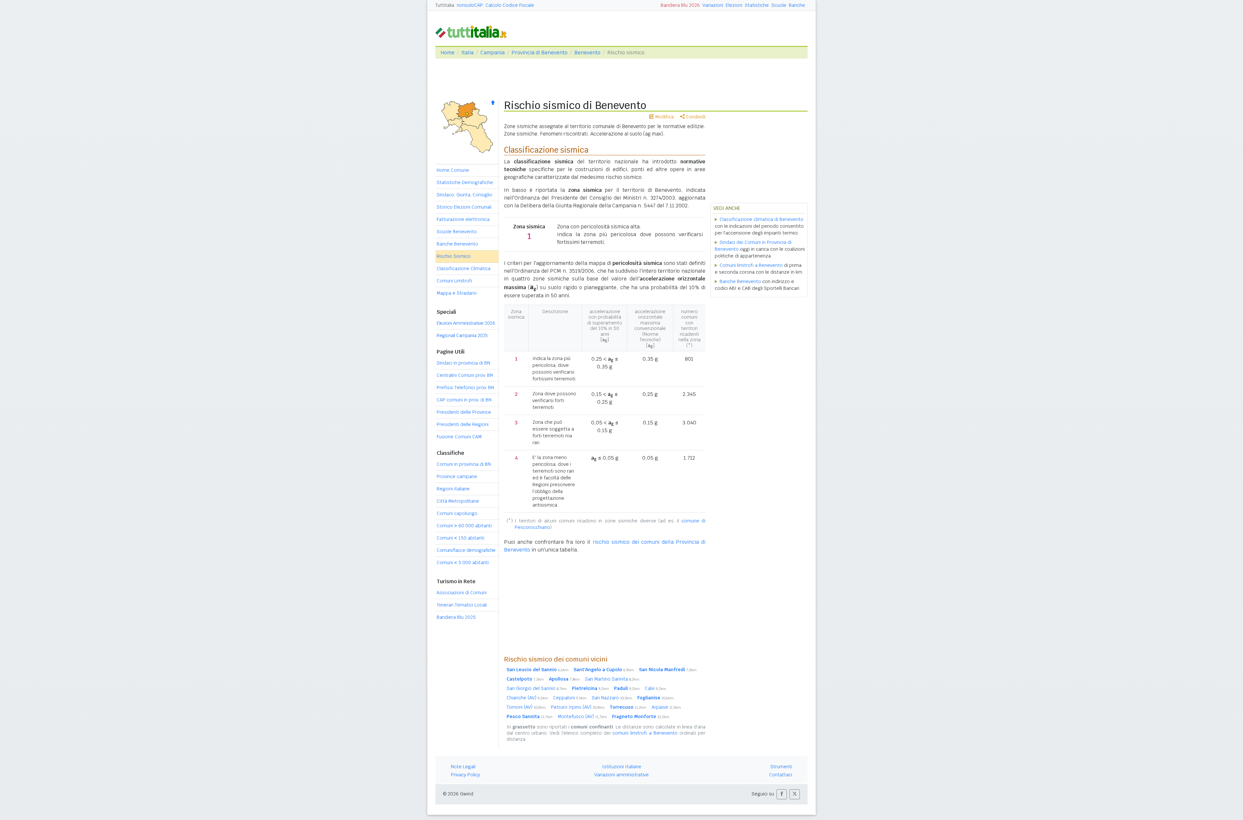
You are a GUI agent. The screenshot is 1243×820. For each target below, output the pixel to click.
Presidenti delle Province (464, 412)
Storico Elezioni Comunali (464, 207)
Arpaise (666, 707)
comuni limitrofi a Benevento (644, 733)
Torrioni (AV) (526, 707)
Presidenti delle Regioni (462, 424)
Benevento (587, 52)
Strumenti (781, 767)
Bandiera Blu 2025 (456, 617)
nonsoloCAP (470, 5)
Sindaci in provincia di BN (463, 363)
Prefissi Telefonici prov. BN (465, 387)
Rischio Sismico (454, 256)
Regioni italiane (453, 489)
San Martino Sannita (612, 679)
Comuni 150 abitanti (460, 538)
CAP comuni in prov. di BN (464, 400)
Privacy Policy (465, 775)
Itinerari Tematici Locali (462, 605)
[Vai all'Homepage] (473, 31)
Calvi (655, 688)
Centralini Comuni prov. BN (465, 375)
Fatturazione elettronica (463, 219)
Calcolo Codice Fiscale (510, 5)
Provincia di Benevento (539, 52)
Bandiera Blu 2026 (680, 5)
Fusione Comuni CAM (459, 437)
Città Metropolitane (458, 501)
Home (447, 52)
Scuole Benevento (457, 232)
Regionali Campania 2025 (462, 335)
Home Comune (453, 170)
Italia (467, 52)
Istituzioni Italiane (621, 767)
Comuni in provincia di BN (464, 464)
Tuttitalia (444, 5)
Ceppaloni (570, 698)
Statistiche (757, 5)
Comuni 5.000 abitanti (463, 562)
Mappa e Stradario (457, 293)
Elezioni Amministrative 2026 (466, 323)
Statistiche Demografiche (465, 182)
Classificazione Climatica (463, 268)
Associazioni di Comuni (462, 593)
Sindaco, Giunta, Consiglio (464, 195)
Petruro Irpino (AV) (578, 707)
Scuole (778, 5)
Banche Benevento (457, 244)
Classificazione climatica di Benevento (761, 219)
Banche (797, 5)
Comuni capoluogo (457, 513)
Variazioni (712, 5)
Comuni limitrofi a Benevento (751, 265)
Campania (492, 52)
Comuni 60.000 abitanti (464, 526)
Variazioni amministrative (621, 775)
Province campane (457, 476)
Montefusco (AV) (582, 716)
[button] (782, 794)
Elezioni (734, 5)
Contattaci (780, 775)
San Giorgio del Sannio (537, 688)
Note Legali (463, 767)
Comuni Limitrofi (454, 281)
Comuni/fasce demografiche (466, 550)
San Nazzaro (612, 698)
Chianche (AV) (527, 698)
